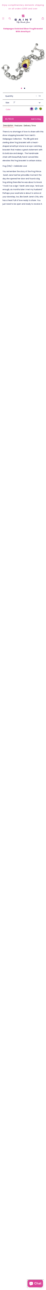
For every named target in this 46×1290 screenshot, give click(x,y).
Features (18, 125)
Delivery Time (30, 125)
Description (8, 125)
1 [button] (21, 88)
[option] (23, 7)
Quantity (9, 96)
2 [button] (24, 88)
